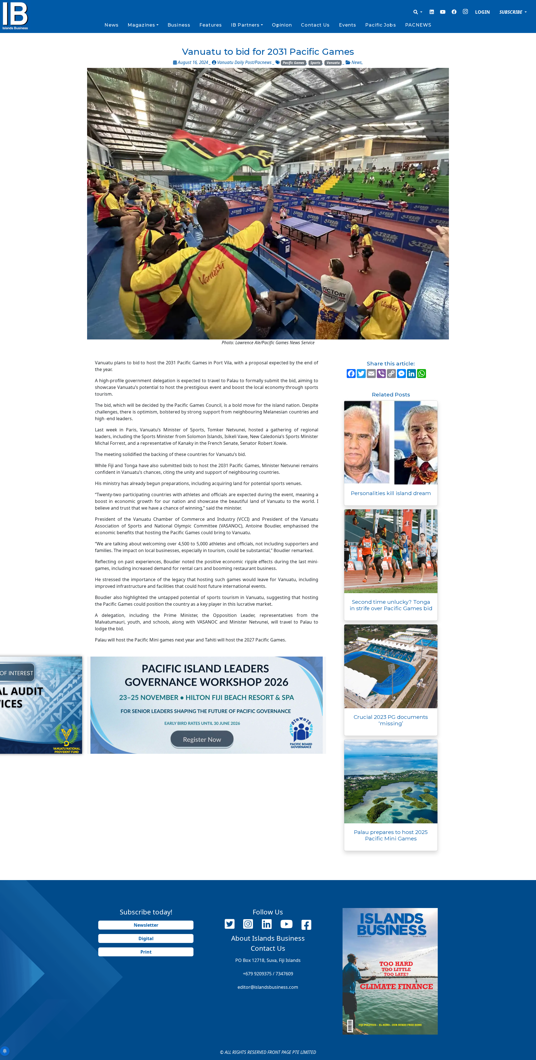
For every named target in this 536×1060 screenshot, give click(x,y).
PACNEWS (418, 25)
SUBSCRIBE (511, 12)
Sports (315, 63)
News (111, 25)
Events (347, 25)
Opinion (282, 25)
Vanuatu (333, 63)
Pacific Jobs (380, 25)
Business (179, 25)
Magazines (141, 25)
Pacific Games (293, 63)
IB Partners (245, 25)
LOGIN (482, 12)
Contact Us (315, 25)
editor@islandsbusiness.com (268, 987)
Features (210, 25)
